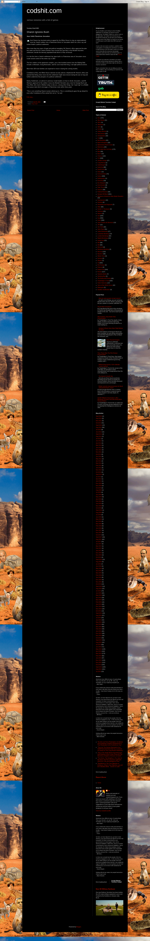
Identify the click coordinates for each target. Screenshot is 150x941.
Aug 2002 (99, 669)
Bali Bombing (102, 140)
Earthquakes (101, 178)
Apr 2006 (98, 570)
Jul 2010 (98, 476)
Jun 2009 (98, 494)
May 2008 (99, 519)
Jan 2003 (98, 658)
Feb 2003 (99, 656)
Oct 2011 (98, 454)
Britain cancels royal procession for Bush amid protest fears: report (111, 387)
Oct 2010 (98, 472)
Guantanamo (101, 200)
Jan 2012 (98, 447)
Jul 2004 (98, 617)
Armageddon (101, 136)
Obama (100, 260)
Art (98, 138)
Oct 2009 (98, 488)
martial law (101, 240)
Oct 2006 (98, 557)
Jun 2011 (98, 456)
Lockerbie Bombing (103, 234)
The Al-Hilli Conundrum (104, 307)
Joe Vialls (100, 227)
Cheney (100, 156)
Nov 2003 (99, 635)
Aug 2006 (99, 561)
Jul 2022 (98, 429)
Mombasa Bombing (103, 249)
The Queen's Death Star (106, 376)
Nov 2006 (99, 555)
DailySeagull (101, 165)
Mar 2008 (99, 523)
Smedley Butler (102, 274)
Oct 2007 (98, 535)
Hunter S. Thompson (104, 209)
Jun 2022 (98, 432)
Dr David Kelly (102, 174)
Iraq (33, 103)
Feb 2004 (99, 629)
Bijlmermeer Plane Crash (105, 145)
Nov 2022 (99, 420)
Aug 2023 (99, 418)
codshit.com (44, 10)
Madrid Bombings (103, 238)
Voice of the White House (105, 285)
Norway (100, 258)
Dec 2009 (99, 483)
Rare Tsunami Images (113, 340)
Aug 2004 (99, 615)
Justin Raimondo (103, 231)
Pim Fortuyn (101, 265)
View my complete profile (103, 811)
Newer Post (30, 110)
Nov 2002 (99, 662)
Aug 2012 (99, 436)
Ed (109, 790)
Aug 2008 (99, 512)
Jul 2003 (98, 644)
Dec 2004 (99, 606)
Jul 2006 (98, 564)
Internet (100, 213)
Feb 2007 (99, 548)
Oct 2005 (98, 584)
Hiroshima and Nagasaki (105, 204)
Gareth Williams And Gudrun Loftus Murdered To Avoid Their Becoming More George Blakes (110, 399)
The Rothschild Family (104, 278)
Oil (98, 263)
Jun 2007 (98, 544)
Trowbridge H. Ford (103, 280)
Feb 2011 (98, 465)
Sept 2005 (99, 586)
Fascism (100, 189)
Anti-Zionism (101, 133)
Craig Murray (101, 162)
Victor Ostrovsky (102, 283)
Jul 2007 (98, 541)
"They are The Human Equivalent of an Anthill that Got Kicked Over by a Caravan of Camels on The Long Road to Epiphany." (110, 749)
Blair (99, 151)
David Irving (101, 169)
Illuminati (100, 211)
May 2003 (99, 649)
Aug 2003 (99, 642)
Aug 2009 (99, 490)
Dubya (99, 176)
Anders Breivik (102, 131)
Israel (35, 103)
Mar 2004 (99, 626)
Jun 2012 (98, 441)
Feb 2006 (99, 575)
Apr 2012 (98, 443)
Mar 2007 (99, 546)
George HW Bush (103, 194)
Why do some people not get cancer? (110, 298)
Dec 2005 (99, 579)
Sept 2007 (99, 537)
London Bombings (103, 236)
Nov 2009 (99, 485)
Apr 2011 (98, 461)
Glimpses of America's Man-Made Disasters (110, 196)
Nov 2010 (99, 470)
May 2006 (99, 568)
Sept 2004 (99, 613)
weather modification (104, 289)
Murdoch (100, 254)
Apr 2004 (98, 624)
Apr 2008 (98, 521)
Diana (99, 171)
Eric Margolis (101, 183)
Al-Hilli (99, 129)
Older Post (85, 110)
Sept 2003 (99, 640)
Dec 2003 (99, 633)
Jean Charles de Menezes (105, 222)
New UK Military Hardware (105, 889)
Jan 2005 (98, 604)
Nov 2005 (99, 582)
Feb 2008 (99, 526)
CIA (99, 158)
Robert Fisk (101, 269)
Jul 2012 (98, 438)
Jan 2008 (98, 528)
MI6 (99, 245)
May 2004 (99, 622)
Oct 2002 (98, 664)
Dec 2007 (99, 530)
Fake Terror (101, 187)
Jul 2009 (98, 492)
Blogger (78, 927)
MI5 (99, 242)
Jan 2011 (98, 467)
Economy (100, 180)
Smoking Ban (102, 276)
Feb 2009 (99, 501)
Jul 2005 (98, 591)
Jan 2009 (98, 503)
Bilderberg (101, 147)
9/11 (99, 118)
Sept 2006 (99, 559)
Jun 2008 (98, 517)
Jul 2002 (98, 671)
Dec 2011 (99, 450)
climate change (102, 160)
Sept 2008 (99, 510)
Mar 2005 (99, 600)
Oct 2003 (98, 638)
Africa (99, 122)
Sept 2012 (99, 434)
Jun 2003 (98, 647)
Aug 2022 (99, 427)
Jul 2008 (98, 514)
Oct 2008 (98, 508)
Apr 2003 (98, 651)
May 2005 (99, 595)
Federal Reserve (103, 192)
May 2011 (99, 459)
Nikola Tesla (101, 256)
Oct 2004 (98, 611)
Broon (99, 153)
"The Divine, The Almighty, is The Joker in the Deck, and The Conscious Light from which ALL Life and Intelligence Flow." (110, 759)
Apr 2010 (98, 479)
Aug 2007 (99, 539)
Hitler (99, 207)
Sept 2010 (99, 474)
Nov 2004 (99, 609)
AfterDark (100, 124)
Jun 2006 (98, 566)
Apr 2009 (98, 499)
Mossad (100, 251)
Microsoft (100, 247)
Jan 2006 (98, 577)
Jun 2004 (98, 620)
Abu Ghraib (101, 120)
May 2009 (99, 497)
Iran (99, 216)
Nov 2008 (99, 506)
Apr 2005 (98, 597)
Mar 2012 (99, 445)
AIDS (99, 127)
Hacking (100, 202)
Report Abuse (101, 777)
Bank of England (102, 142)
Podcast (100, 267)
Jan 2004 (98, 631)
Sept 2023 (99, 416)
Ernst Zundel (101, 185)
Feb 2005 (99, 602)
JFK (99, 225)
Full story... (30, 97)
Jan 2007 (98, 550)
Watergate (101, 287)
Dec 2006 (99, 553)
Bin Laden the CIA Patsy (105, 149)
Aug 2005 (99, 588)
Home (58, 110)
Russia (100, 271)
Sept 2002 (99, 667)
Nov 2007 (99, 532)
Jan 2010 (98, 481)
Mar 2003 (99, 653)
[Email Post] (44, 102)
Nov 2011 (99, 452)
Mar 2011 (98, 463)
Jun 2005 (98, 593)
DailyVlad (100, 167)
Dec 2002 (99, 660)
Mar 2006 (99, 573)
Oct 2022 (98, 423)
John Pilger (101, 229)
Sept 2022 (99, 425)
